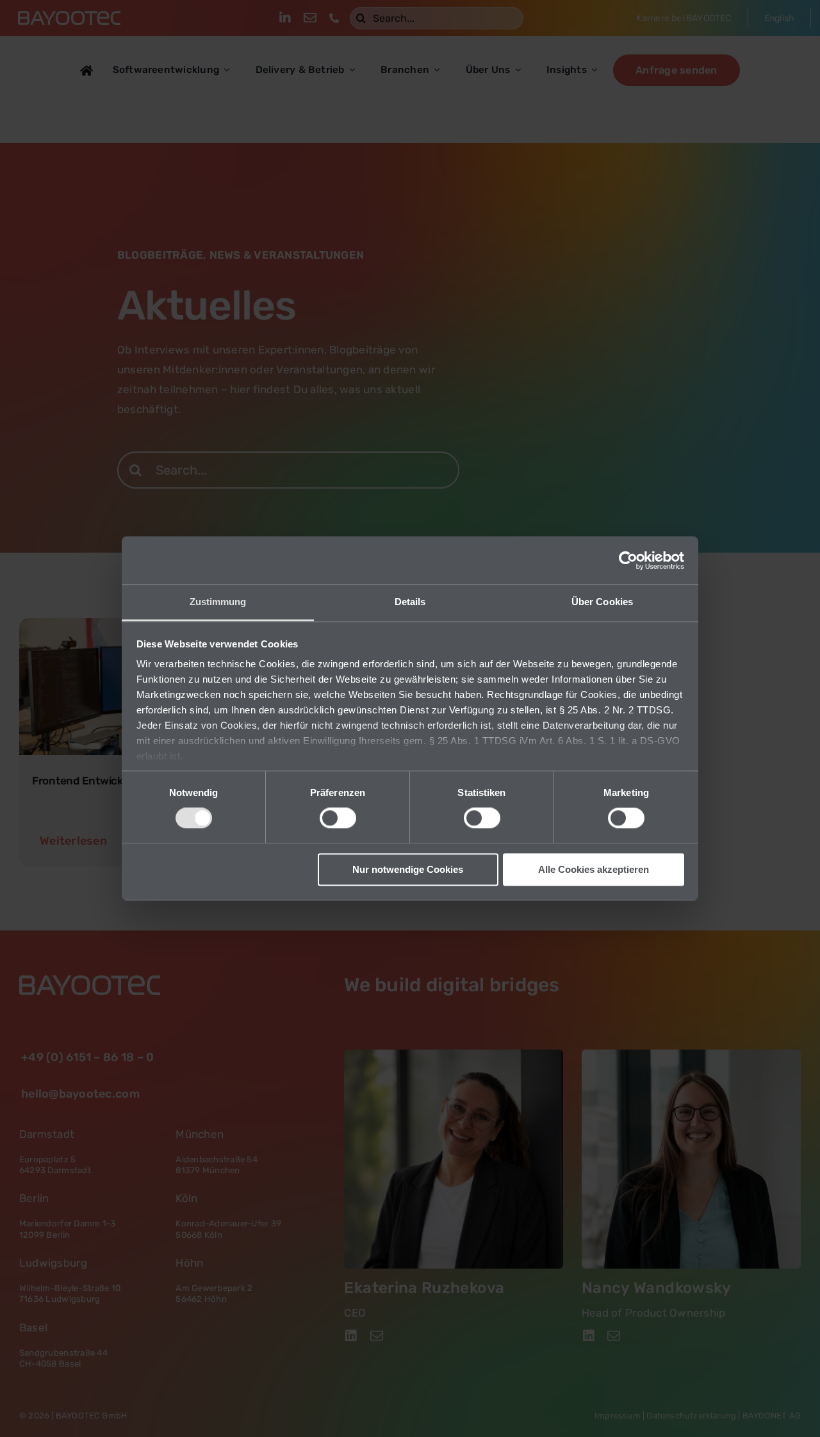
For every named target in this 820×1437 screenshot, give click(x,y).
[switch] (338, 818)
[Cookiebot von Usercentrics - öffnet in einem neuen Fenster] (628, 560)
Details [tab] (410, 601)
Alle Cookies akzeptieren (593, 869)
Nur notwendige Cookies (407, 869)
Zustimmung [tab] (218, 601)
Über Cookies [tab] (602, 601)
